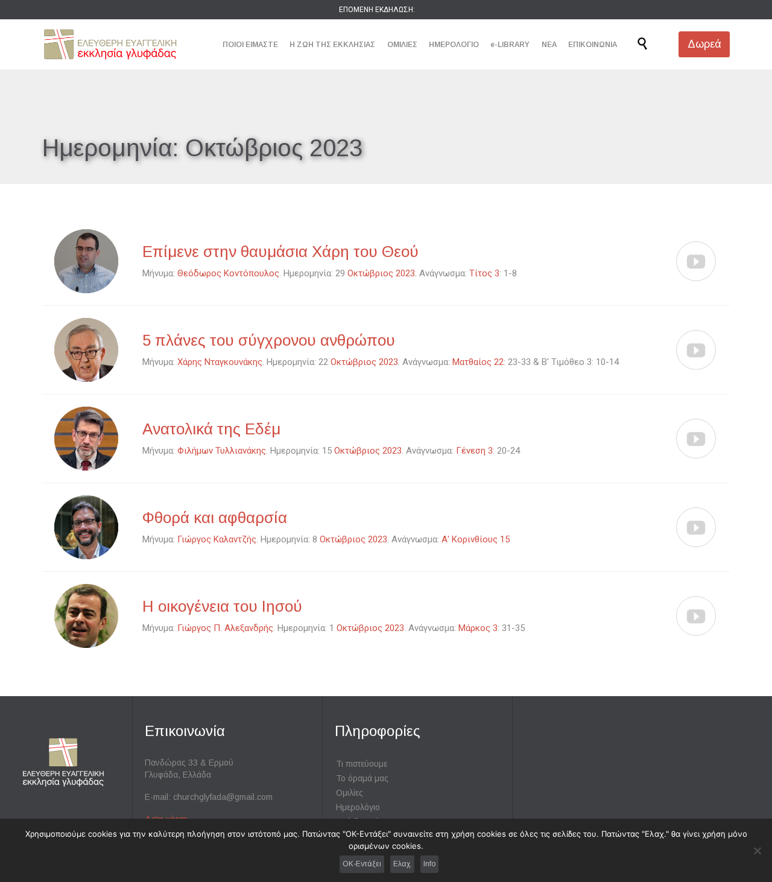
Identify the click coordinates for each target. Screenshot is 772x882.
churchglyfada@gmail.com (223, 797)
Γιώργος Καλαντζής (216, 539)
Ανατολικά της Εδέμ (211, 429)
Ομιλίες (349, 793)
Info (429, 864)
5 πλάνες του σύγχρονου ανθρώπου (268, 340)
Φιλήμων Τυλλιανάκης (221, 450)
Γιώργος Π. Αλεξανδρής (225, 628)
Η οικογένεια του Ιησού (222, 606)
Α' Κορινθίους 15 (475, 539)
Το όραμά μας (362, 778)
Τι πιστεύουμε (361, 764)
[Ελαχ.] (757, 851)
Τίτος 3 (484, 273)
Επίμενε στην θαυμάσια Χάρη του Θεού (280, 252)
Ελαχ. (402, 864)
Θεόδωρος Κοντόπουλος (228, 273)
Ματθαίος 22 (478, 362)
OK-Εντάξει (362, 864)
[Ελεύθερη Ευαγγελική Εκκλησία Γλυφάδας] (110, 44)
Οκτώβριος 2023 (381, 273)
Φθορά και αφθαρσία (214, 518)
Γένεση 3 (474, 450)
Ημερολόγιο (358, 807)
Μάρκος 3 (478, 628)
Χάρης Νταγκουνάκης (219, 362)
